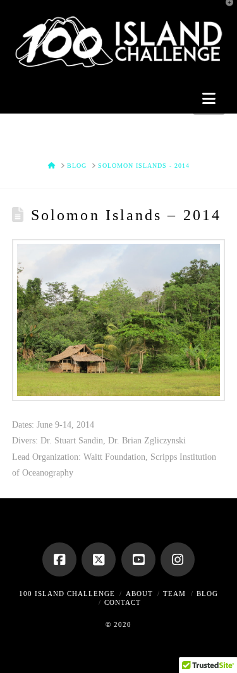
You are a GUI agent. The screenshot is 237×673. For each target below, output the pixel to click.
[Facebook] (59, 559)
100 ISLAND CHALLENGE (67, 593)
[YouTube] (138, 559)
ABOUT (139, 593)
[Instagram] (178, 559)
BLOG (207, 593)
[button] (209, 99)
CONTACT (122, 602)
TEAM (174, 593)
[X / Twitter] (99, 559)
